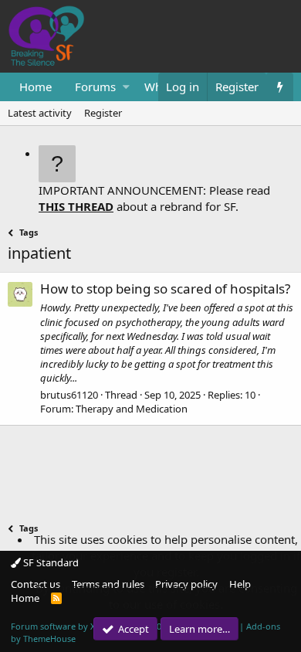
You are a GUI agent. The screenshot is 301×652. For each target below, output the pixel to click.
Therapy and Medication (132, 409)
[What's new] (279, 87)
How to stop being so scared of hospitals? (165, 288)
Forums (95, 86)
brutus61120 (69, 395)
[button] (126, 87)
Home (35, 86)
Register (103, 113)
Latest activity (40, 113)
